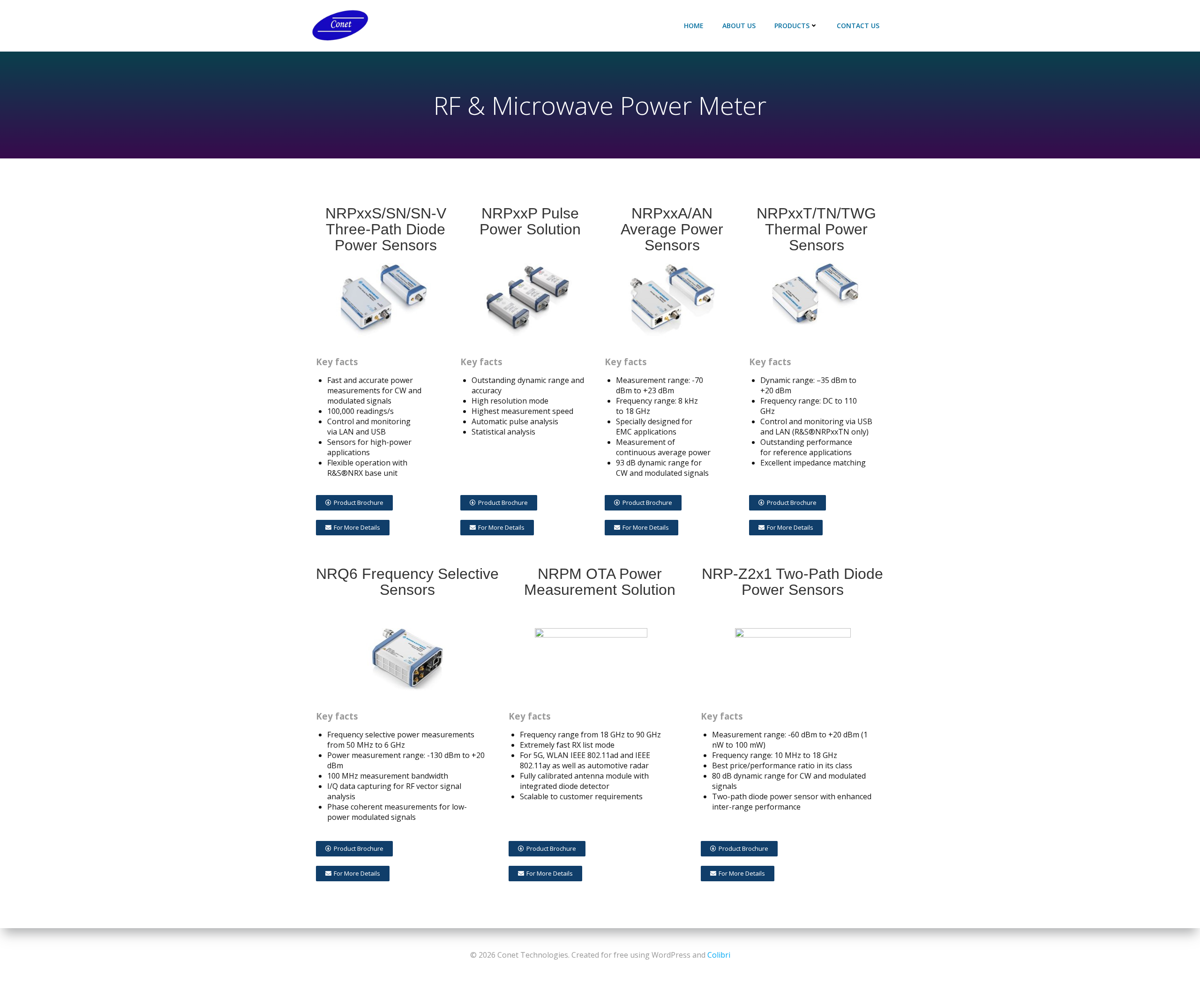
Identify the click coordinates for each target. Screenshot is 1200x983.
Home (694, 25)
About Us (739, 25)
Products (792, 25)
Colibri (718, 955)
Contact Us (858, 25)
